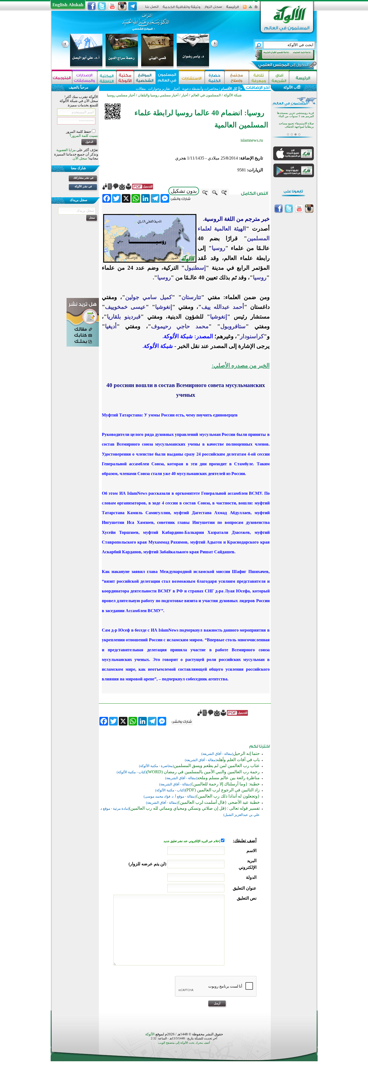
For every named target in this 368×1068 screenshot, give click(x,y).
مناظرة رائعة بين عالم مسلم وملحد (228, 777)
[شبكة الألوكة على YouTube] (112, 6)
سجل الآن (80, 158)
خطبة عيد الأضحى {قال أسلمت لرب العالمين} (219, 802)
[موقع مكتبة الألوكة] (125, 77)
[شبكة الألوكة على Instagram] (122, 6)
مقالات (141, 89)
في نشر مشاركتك (83, 177)
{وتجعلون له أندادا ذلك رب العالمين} (228, 796)
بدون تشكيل (184, 191)
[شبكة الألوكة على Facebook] (91, 6)
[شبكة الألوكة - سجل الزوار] (213, 8)
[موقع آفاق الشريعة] (279, 77)
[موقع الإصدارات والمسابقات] (84, 77)
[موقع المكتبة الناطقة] (106, 77)
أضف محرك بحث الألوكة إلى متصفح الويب (184, 1042)
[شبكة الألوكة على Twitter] (102, 6)
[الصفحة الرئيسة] (256, 8)
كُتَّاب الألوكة (292, 87)
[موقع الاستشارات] (192, 77)
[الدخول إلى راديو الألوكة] (280, 55)
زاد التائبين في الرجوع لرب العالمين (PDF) (222, 790)
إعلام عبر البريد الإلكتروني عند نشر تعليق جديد (192, 841)
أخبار (176, 89)
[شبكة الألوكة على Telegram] (132, 6)
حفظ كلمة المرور (79, 132)
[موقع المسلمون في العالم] (167, 77)
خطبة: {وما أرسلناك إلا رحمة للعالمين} (225, 784)
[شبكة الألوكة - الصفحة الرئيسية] (232, 9)
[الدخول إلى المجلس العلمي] (283, 66)
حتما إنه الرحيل (246, 753)
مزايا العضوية (66, 150)
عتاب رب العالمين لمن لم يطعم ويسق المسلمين (217, 765)
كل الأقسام (229, 89)
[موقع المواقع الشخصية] (145, 77)
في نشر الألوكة (83, 186)
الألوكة (150, 1034)
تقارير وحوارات (159, 89)
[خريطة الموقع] (250, 8)
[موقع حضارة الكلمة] (214, 77)
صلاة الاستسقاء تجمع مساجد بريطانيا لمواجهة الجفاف (296, 125)
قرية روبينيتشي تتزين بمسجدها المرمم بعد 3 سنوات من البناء (295, 114)
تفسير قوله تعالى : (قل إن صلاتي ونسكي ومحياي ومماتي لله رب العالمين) (194, 808)
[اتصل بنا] (151, 8)
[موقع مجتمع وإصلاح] (236, 77)
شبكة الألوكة (233, 95)
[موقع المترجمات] (62, 77)
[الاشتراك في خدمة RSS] (245, 8)
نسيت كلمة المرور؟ (84, 136)
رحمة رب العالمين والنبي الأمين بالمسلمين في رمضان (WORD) (203, 771)
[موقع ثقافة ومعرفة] (259, 77)
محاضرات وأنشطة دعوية (199, 89)
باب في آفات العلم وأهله (238, 759)
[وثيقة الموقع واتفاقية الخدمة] (181, 9)
